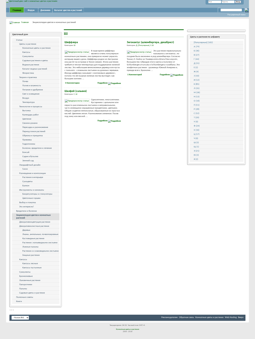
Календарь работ (30, 115)
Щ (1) (196, 147)
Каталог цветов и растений (68, 10)
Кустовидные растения (33, 238)
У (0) (196, 122)
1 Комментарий (134, 75)
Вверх (241, 317)
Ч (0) (196, 138)
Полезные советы (24, 297)
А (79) (196, 47)
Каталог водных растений (34, 69)
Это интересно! (26, 207)
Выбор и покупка (27, 202)
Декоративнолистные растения (34, 226)
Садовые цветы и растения (32, 293)
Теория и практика (28, 77)
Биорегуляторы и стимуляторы (37, 194)
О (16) (197, 101)
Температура (28, 102)
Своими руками (29, 123)
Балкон (25, 186)
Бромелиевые (26, 276)
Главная (17, 10)
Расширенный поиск (236, 15)
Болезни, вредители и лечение (37, 148)
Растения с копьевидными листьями (39, 243)
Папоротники (25, 284)
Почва (25, 81)
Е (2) (196, 67)
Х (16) (196, 130)
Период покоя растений (33, 131)
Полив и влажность (31, 85)
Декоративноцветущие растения (34, 222)
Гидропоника (28, 144)
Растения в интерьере (32, 177)
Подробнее (102, 83)
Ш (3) (196, 142)
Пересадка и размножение (35, 127)
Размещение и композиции (32, 173)
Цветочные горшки (31, 198)
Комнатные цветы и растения (36, 48)
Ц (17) (196, 134)
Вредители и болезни (26, 211)
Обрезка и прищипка (32, 135)
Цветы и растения (27, 44)
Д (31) (196, 63)
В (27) (196, 55)
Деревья (26, 230)
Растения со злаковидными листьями (40, 251)
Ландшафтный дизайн (29, 165)
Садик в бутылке (30, 156)
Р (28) (196, 109)
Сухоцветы (27, 181)
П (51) (196, 105)
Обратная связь (186, 317)
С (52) (196, 113)
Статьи (19, 40)
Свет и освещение (30, 94)
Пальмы (23, 289)
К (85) (196, 84)
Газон (25, 169)
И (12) (196, 80)
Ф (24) (197, 126)
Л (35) (196, 88)
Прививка (27, 140)
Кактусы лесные (30, 263)
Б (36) (196, 51)
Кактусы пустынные (31, 268)
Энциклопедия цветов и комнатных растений (33, 216)
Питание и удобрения (32, 90)
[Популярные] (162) (203, 42)
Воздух (25, 98)
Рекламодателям (169, 317)
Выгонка (26, 110)
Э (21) (196, 151)
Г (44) (196, 59)
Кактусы (26, 52)
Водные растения (30, 65)
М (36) (197, 92)
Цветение (26, 119)
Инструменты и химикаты (31, 190)
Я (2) (196, 159)
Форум (31, 10)
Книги (19, 301)
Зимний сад (28, 161)
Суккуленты (28, 56)
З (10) (196, 76)
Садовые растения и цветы (35, 60)
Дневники (45, 10)
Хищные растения (31, 255)
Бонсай (25, 152)
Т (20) (196, 117)
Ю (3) (196, 155)
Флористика (28, 73)
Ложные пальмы (30, 247)
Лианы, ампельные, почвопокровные (40, 234)
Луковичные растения (29, 280)
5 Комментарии (72, 83)
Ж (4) (196, 72)
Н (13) (196, 97)
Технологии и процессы (30, 106)
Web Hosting (231, 317)
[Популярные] (143, 45)
